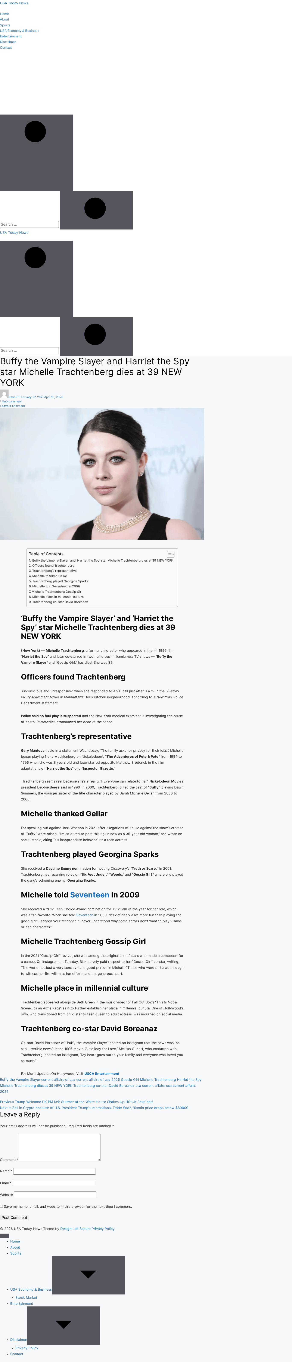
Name (6, 1171)
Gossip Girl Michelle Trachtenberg (148, 1079)
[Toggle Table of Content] (168, 554)
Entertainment (11, 36)
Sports (5, 25)
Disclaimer (8, 42)
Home (4, 14)
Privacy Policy (26, 1348)
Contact (6, 48)
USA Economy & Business (19, 31)
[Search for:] (30, 224)
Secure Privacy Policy (97, 1229)
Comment (9, 1160)
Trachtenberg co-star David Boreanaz (60, 602)
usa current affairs (150, 1085)
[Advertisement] (146, 82)
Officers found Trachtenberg (53, 565)
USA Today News (14, 3)
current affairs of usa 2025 (98, 1079)
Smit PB (14, 397)
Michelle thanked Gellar (49, 576)
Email (6, 1183)
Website (6, 1195)
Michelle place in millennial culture (58, 597)
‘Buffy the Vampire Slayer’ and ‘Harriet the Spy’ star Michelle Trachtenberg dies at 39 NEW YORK (102, 560)
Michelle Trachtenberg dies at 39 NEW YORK (36, 1085)
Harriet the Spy (189, 1079)
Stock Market (26, 1297)
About (4, 19)
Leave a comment (12, 405)
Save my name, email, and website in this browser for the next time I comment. (68, 1206)
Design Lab (69, 1229)
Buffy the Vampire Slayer (20, 1079)
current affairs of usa (58, 1079)
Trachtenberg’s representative (54, 570)
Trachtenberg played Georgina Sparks (60, 581)
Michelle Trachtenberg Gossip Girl (57, 591)
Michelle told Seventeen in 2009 (56, 586)
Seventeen (89, 894)
